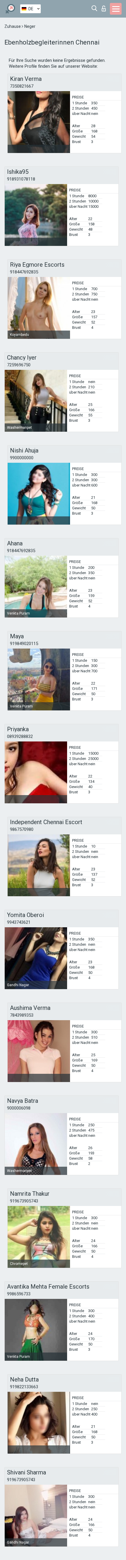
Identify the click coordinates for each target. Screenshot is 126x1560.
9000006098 (18, 1108)
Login (105, 6)
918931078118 (21, 179)
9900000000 (21, 457)
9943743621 (18, 922)
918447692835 (24, 272)
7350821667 (21, 86)
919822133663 (24, 1386)
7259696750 (18, 365)
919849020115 (24, 643)
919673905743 (24, 1201)
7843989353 (21, 1015)
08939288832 (20, 736)
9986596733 (18, 1294)
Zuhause (13, 26)
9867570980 (21, 829)
